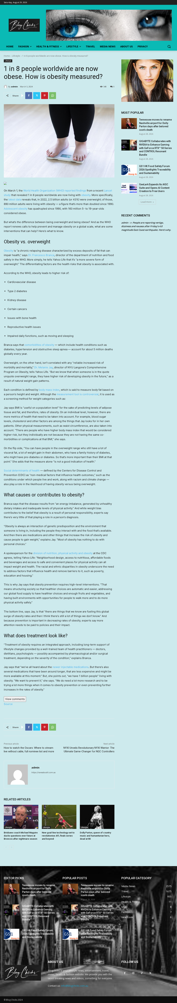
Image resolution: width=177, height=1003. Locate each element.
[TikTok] (141, 973)
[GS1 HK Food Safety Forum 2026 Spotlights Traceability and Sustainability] (129, 170)
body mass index (49, 389)
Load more (146, 201)
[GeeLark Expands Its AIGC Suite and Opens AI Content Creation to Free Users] (129, 188)
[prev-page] (6, 847)
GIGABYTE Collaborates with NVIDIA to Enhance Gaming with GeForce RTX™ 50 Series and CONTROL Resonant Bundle (155, 148)
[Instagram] (133, 973)
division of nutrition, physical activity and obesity (62, 553)
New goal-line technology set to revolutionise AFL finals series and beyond (58, 835)
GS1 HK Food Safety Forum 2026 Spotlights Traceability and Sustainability (155, 169)
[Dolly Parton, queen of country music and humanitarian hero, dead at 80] (97, 817)
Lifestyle (16, 55)
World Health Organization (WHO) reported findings (54, 190)
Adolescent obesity (16, 208)
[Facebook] (28, 95)
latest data (14, 199)
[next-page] (11, 847)
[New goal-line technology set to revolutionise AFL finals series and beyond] (59, 817)
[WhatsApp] (52, 95)
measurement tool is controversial (78, 394)
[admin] (6, 86)
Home (7, 55)
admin (14, 86)
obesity (85, 195)
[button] (169, 46)
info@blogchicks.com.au (74, 985)
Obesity (8, 250)
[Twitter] (36, 95)
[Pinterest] (44, 95)
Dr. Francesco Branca (41, 255)
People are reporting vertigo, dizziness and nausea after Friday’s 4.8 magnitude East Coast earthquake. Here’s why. (146, 226)
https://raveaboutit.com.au (43, 772)
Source (8, 704)
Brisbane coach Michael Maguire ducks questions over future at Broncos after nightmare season (21, 835)
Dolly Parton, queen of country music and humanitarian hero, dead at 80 (95, 835)
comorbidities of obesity (39, 344)
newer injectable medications (70, 667)
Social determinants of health (22, 470)
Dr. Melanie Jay (43, 367)
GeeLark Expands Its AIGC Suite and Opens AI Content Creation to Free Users (154, 188)
